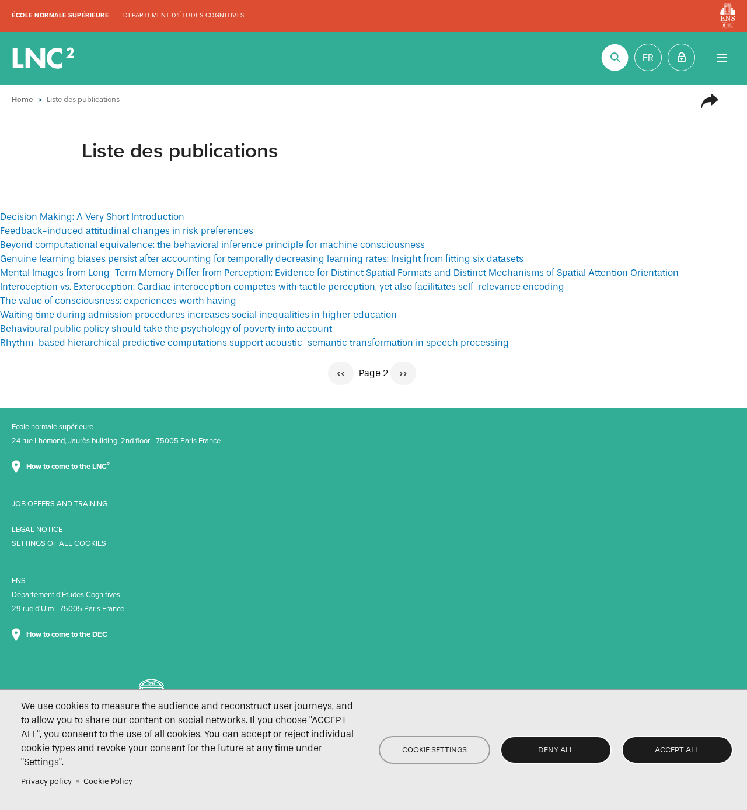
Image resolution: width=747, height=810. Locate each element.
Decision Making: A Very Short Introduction (92, 216)
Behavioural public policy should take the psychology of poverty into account (166, 328)
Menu (721, 57)
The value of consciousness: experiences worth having (118, 300)
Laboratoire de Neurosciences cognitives (44, 58)
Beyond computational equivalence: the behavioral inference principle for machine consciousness (212, 244)
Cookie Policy (107, 781)
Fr (648, 58)
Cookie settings (434, 750)
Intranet (681, 57)
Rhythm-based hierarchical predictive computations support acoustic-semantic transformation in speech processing (254, 342)
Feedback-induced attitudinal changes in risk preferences (126, 230)
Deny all (556, 750)
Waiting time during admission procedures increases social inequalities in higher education (198, 314)
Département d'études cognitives (184, 15)
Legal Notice (37, 529)
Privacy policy (46, 781)
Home (22, 99)
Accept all (677, 750)
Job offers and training (59, 504)
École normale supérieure (60, 15)
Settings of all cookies (59, 543)
